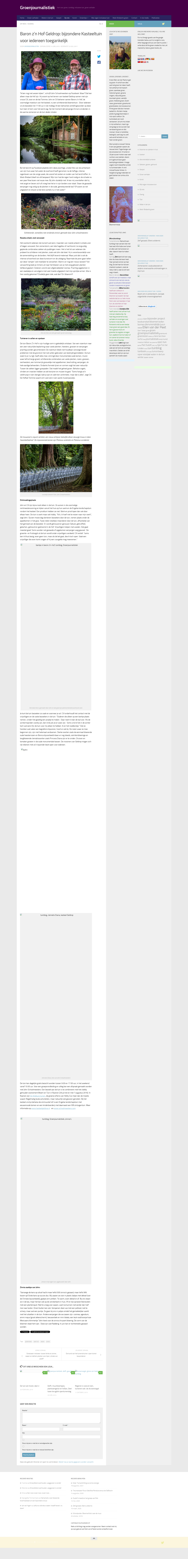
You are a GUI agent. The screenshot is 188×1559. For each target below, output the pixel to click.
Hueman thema (53, 1542)
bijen (145, 319)
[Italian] (150, 59)
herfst (140, 339)
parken (139, 345)
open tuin (36, 1341)
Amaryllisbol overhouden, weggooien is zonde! (45, 1483)
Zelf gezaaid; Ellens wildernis (149, 241)
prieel (153, 345)
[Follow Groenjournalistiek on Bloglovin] (147, 307)
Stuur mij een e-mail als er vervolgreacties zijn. (37, 1443)
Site (23, 1433)
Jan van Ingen (26, 1506)
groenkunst (163, 333)
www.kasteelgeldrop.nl (40, 1108)
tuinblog (157, 348)
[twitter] (163, 23)
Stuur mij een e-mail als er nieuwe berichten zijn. (38, 1450)
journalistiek (152, 339)
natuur (146, 342)
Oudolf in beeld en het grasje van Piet (85, 1498)
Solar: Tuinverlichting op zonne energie (86, 1483)
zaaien (42, 1341)
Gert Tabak (142, 330)
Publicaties (155, 18)
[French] (144, 59)
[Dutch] (139, 59)
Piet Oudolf (146, 345)
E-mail (65, 1425)
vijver (140, 354)
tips (159, 345)
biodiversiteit (143, 321)
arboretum (140, 319)
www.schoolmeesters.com (65, 1108)
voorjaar (146, 354)
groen (152, 330)
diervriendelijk (152, 324)
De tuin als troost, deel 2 (29, 1386)
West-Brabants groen (120, 18)
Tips (141, 199)
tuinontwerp (157, 351)
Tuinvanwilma (114, 288)
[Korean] (147, 62)
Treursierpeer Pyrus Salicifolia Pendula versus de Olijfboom (93, 1491)
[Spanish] (153, 59)
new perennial (153, 342)
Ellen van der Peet (154, 327)
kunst (165, 339)
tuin (149, 348)
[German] (147, 59)
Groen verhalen (33, 18)
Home (22, 18)
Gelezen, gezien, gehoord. (148, 165)
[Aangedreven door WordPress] (34, 1542)
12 (46, 1372)
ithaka (144, 339)
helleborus (151, 336)
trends (145, 348)
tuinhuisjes (149, 351)
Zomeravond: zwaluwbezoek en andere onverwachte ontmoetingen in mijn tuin (152, 268)
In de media (144, 18)
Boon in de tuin (114, 275)
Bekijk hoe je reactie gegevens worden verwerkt (76, 1462)
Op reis (66, 18)
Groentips (83, 18)
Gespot (58, 18)
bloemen (154, 321)
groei (147, 331)
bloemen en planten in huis (149, 150)
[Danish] (144, 62)
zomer (48, 1341)
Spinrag (111, 257)
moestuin (141, 342)
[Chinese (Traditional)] (139, 62)
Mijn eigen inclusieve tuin (100, 18)
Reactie (25, 1410)
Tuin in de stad (114, 309)
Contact (134, 18)
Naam (24, 1425)
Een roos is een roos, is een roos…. (39, 1493)
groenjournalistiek (148, 333)
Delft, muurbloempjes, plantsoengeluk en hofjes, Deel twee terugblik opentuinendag (60, 1389)
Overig (31, 24)
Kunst (74, 18)
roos (156, 345)
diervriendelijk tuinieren (147, 160)
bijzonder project (156, 318)
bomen (141, 324)
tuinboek (142, 351)
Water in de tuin (47, 18)
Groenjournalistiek (37, 7)
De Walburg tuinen (37, 1096)
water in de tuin (158, 354)
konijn (161, 339)
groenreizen (28, 1341)
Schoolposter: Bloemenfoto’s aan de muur (87, 1513)
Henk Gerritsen (160, 336)
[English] (141, 59)
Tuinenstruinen (114, 241)
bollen (161, 321)
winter (141, 357)
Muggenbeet (113, 343)
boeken (142, 155)
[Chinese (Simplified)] (141, 62)
